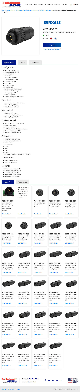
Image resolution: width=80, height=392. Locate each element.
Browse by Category (10, 10)
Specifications (9, 63)
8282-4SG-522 (23, 354)
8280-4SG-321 (7, 263)
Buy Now (52, 45)
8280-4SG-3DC (24, 263)
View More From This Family (52, 49)
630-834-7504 (31, 382)
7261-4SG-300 (23, 187)
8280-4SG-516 (54, 263)
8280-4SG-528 (39, 292)
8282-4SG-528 (54, 354)
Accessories (22, 182)
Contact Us (11, 389)
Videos (22, 63)
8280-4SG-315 (54, 234)
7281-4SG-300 (54, 201)
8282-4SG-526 (39, 354)
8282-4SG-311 (54, 292)
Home (3, 10)
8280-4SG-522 (7, 292)
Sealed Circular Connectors (46, 10)
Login (18, 389)
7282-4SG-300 (8, 234)
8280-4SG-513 (39, 263)
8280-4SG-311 (39, 234)
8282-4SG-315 (70, 292)
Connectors (19, 10)
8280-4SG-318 (70, 234)
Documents (35, 63)
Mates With (8, 182)
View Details (6, 214)
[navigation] (46, 4)
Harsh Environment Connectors (31, 10)
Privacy (4, 389)
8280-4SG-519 (70, 263)
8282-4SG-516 (70, 323)
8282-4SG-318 (7, 323)
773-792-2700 (33, 379)
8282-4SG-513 (54, 323)
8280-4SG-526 (23, 292)
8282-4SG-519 (7, 354)
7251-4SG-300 (7, 201)
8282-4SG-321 (23, 323)
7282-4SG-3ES (23, 234)
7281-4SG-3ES (70, 201)
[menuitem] (28, 4)
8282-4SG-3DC (39, 323)
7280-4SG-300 (39, 201)
